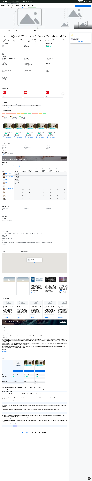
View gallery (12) (88, 27)
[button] (27, 18)
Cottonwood (7, 185)
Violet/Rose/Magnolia (8, 191)
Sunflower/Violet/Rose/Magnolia (9, 188)
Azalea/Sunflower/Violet (9, 176)
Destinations (23, 1)
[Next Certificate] (63, 94)
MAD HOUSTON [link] (20, 306)
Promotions (17, 1)
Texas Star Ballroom (8, 173)
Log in (90, 1)
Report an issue (25, 432)
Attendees (3, 164)
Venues (13, 1)
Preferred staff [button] (51, 314)
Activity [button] (59, 314)
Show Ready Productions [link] (50, 306)
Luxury (31, 1)
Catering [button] (4, 314)
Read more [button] (32, 289)
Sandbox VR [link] (60, 306)
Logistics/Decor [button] (33, 314)
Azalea (6, 182)
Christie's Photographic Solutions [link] (36, 306)
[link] (8, 303)
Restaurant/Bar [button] (8, 314)
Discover (27, 1)
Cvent (1, 3)
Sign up (87, 1)
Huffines (6, 179)
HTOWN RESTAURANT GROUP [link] (8, 306)
